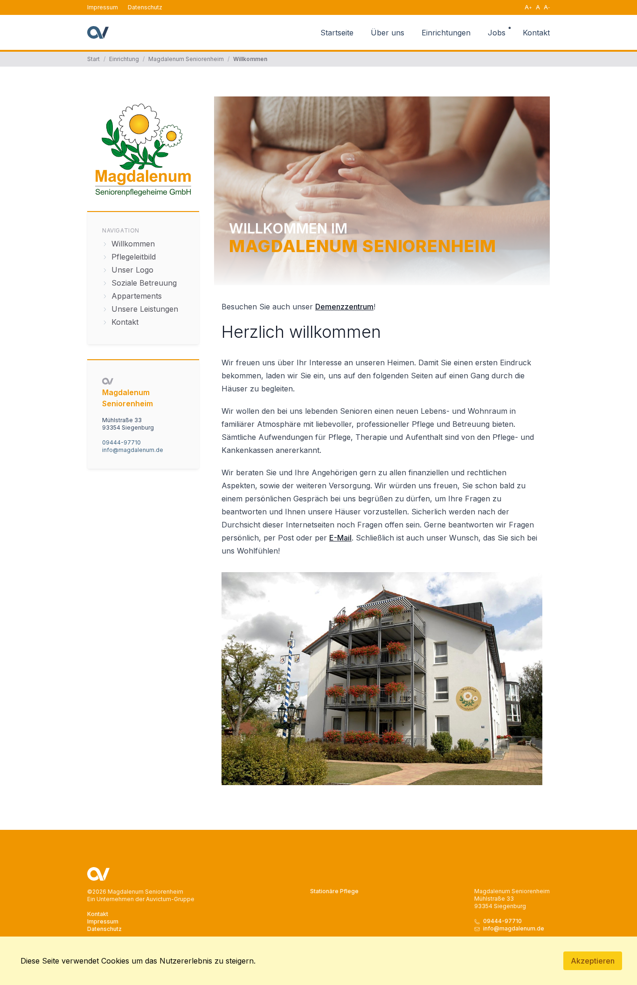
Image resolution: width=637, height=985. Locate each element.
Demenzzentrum (344, 306)
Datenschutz (145, 7)
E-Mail (340, 537)
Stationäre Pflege (334, 891)
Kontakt (536, 32)
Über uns (389, 32)
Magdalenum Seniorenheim (186, 58)
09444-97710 (121, 442)
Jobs (498, 32)
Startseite (338, 32)
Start (93, 58)
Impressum (102, 7)
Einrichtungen (447, 32)
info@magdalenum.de (132, 449)
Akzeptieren (593, 960)
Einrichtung (124, 58)
